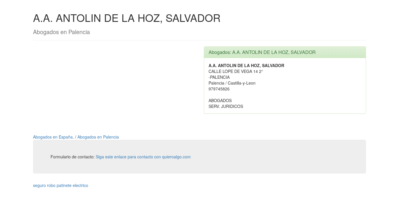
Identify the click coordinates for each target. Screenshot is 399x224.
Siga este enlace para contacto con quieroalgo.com (143, 157)
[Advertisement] (114, 87)
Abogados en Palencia (98, 137)
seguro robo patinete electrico (60, 185)
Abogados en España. (54, 137)
